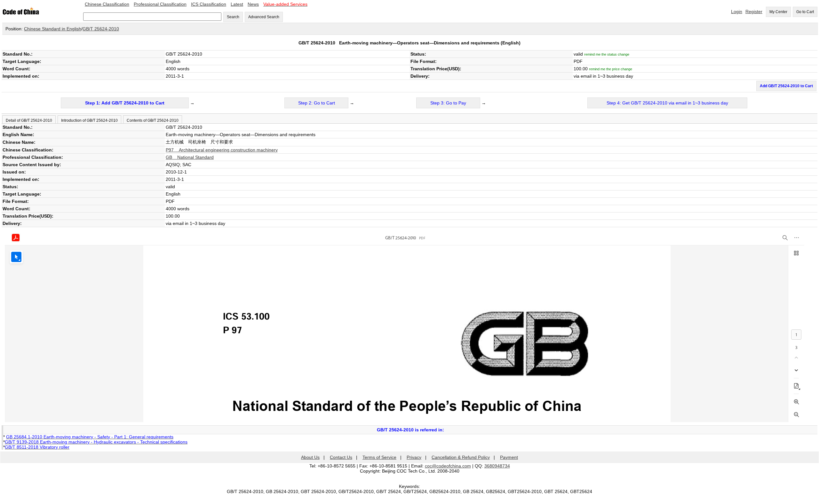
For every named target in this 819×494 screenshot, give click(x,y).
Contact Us (341, 457)
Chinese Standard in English (52, 28)
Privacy (414, 457)
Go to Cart (805, 12)
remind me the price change (610, 69)
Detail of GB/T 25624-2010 (29, 120)
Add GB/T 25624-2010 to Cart (786, 86)
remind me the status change (606, 54)
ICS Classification (208, 4)
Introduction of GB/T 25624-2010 (89, 120)
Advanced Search (263, 17)
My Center (778, 12)
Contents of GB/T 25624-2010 (153, 120)
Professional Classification (160, 4)
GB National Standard (190, 157)
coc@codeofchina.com (448, 465)
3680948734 (497, 465)
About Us (310, 457)
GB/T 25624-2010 (101, 28)
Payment (509, 457)
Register (753, 11)
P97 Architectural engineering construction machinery (222, 149)
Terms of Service (379, 457)
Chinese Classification (107, 4)
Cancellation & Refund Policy (461, 457)
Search (233, 17)
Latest (237, 4)
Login (736, 11)
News (253, 4)
